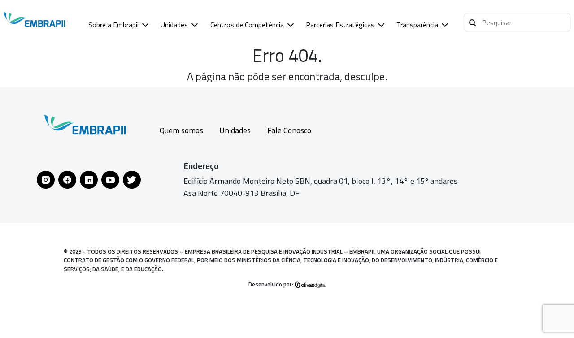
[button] (517, 22)
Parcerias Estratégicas (340, 24)
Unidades (174, 24)
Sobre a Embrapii (113, 24)
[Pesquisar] (472, 21)
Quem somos (181, 130)
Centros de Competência (247, 24)
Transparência (417, 24)
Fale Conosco (289, 130)
